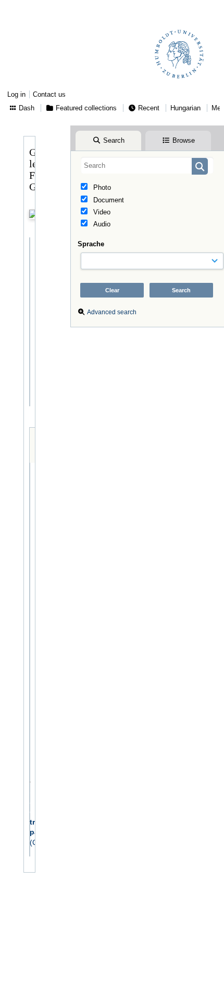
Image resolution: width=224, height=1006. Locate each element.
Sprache (91, 244)
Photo (101, 187)
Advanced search (111, 312)
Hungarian (185, 108)
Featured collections (85, 108)
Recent (147, 108)
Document (107, 200)
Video (100, 212)
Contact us (49, 94)
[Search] (200, 166)
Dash (25, 108)
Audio (100, 224)
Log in (16, 94)
